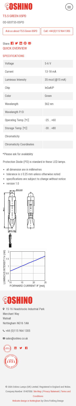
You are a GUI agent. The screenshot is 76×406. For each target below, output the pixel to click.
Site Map (37, 391)
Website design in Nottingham (26, 400)
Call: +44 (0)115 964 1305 (57, 31)
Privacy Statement (51, 391)
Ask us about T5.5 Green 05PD (21, 31)
